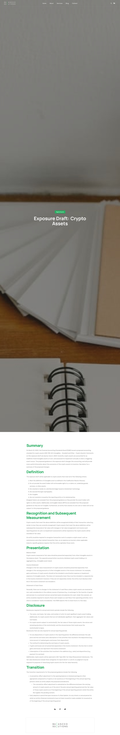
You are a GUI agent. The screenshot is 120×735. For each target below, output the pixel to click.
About (52, 3)
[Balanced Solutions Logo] (9, 3)
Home (44, 3)
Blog (67, 3)
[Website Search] (111, 3)
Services (60, 3)
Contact (74, 3)
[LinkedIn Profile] (114, 3)
